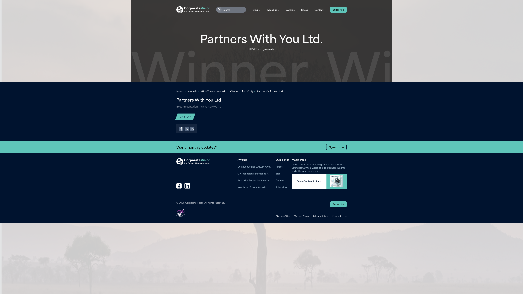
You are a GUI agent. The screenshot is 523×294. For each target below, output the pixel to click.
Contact (318, 9)
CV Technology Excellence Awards (255, 173)
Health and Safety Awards (252, 187)
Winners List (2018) (241, 91)
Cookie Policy (339, 216)
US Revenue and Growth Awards (255, 166)
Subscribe (338, 9)
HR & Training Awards (213, 91)
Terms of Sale (301, 216)
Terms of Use (283, 216)
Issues (304, 9)
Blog (278, 173)
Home (180, 91)
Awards (290, 9)
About (279, 166)
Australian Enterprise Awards (253, 180)
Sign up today (336, 147)
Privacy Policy (320, 216)
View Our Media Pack (309, 181)
